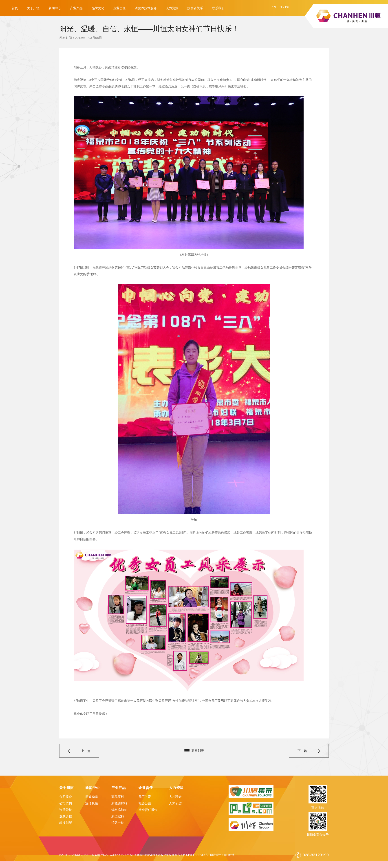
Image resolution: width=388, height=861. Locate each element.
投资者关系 (195, 8)
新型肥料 (117, 816)
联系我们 (218, 8)
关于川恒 (33, 8)
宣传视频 (91, 803)
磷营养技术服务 (146, 8)
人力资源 (172, 8)
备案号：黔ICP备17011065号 (190, 855)
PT (280, 7)
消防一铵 (117, 823)
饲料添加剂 (119, 810)
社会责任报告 (148, 810)
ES (287, 7)
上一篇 (85, 751)
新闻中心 (54, 8)
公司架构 (65, 803)
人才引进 (175, 803)
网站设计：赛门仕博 (222, 855)
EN (273, 7)
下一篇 (302, 751)
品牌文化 (98, 8)
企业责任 (119, 8)
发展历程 (65, 816)
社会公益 (145, 803)
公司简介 (65, 797)
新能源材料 (119, 803)
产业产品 (76, 8)
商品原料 (117, 797)
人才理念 (175, 797)
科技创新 (65, 823)
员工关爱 (145, 797)
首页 (15, 8)
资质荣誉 (65, 810)
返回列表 (197, 750)
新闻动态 (91, 797)
